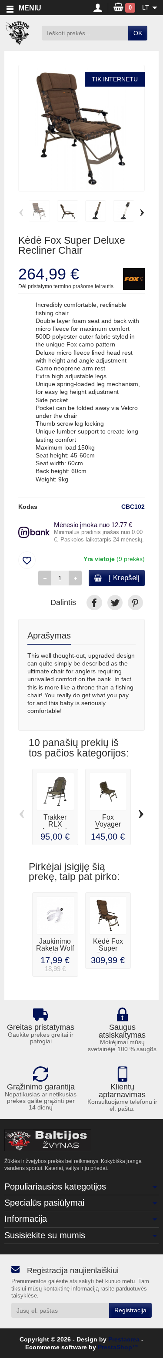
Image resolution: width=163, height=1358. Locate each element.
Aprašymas (49, 635)
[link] (94, 602)
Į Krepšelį (124, 578)
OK (137, 33)
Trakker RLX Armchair (55, 824)
